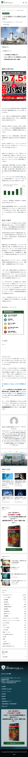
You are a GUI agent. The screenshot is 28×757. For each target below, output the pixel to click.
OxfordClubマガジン (11, 10)
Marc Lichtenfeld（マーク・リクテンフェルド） (13, 22)
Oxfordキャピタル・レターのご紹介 (11, 620)
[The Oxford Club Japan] (7, 2)
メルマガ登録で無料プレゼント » (14, 549)
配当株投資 (6, 611)
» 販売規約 (3, 696)
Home (4, 10)
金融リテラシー (8, 457)
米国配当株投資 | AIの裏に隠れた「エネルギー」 (20, 499)
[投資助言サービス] (6, 569)
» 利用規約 (3, 694)
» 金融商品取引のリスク (6, 701)
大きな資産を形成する (8, 634)
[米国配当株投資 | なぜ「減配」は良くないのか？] (7, 492)
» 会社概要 (3, 686)
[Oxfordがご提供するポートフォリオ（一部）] (6, 583)
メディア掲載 (6, 627)
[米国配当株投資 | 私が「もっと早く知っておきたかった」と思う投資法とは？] (7, 476)
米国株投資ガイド (7, 643)
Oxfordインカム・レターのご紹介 (11, 618)
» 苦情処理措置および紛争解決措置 (8, 703)
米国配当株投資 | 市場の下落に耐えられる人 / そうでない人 (20, 482)
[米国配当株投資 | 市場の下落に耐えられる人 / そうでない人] (20, 476)
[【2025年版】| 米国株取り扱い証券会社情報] (6, 563)
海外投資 (6, 602)
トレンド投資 (7, 597)
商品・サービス (6, 632)
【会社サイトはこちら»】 (15, 678)
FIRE (5, 641)
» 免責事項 (3, 699)
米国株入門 (6, 604)
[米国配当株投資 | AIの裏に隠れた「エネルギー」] (20, 492)
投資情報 (6, 599)
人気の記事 (5, 630)
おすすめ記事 (6, 623)
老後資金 (6, 609)
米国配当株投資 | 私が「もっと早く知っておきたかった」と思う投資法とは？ (7, 483)
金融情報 (6, 616)
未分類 (4, 636)
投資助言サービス (15, 567)
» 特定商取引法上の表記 (6, 689)
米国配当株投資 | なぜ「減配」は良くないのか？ (7, 499)
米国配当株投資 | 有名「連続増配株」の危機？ (14, 460)
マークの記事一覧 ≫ (14, 445)
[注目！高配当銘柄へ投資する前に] (6, 576)
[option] (14, 457)
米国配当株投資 (20, 10)
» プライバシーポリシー (6, 691)
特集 (4, 639)
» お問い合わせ (4, 706)
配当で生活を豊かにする (8, 646)
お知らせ (5, 625)
